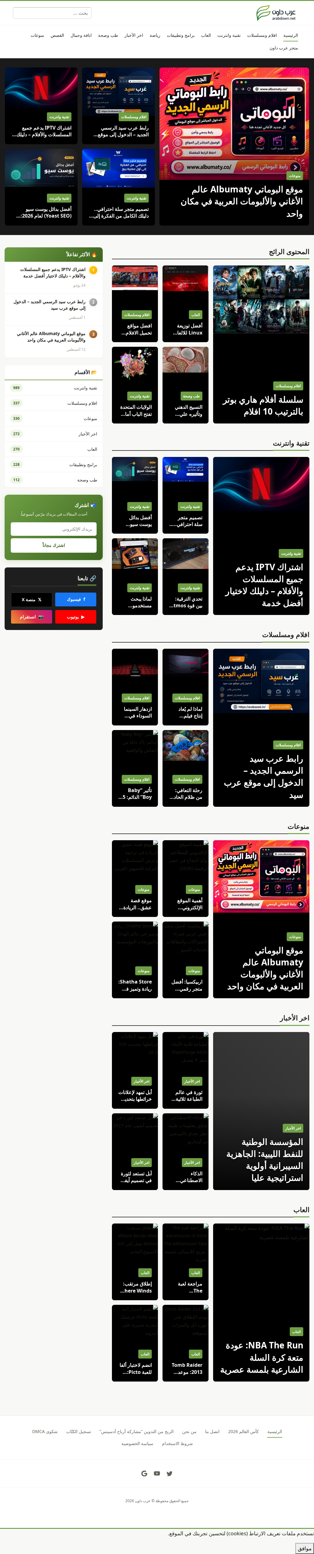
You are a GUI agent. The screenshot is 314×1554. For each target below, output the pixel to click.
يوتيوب (76, 617)
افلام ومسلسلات (285, 634)
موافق (305, 1548)
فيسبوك (76, 599)
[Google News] (144, 1473)
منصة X (31, 599)
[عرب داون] (276, 13)
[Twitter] (169, 1473)
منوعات (298, 826)
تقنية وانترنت (291, 442)
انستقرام (32, 617)
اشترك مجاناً (54, 545)
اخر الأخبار (294, 1017)
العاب (301, 1209)
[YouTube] (157, 1473)
